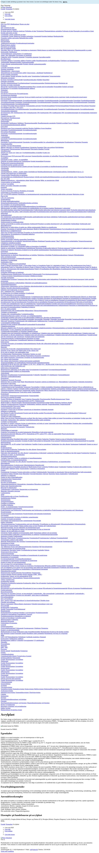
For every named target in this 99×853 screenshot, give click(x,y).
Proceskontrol (48, 413)
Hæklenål (4, 324)
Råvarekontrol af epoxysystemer (33, 588)
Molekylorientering (69, 50)
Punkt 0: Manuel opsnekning (9, 265)
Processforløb (5, 606)
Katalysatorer (5, 638)
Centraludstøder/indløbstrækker (10, 323)
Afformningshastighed (67, 524)
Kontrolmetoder (5, 585)
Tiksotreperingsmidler (31, 123)
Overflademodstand (24, 83)
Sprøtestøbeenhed (6, 215)
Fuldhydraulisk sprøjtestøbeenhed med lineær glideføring (40, 217)
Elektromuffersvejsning (51, 689)
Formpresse (24, 651)
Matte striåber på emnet (55, 418)
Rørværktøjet (5, 444)
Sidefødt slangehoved (7, 467)
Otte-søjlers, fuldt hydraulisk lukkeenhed (24, 211)
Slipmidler (43, 375)
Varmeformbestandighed (43, 303)
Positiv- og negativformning (9, 507)
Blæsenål (3, 487)
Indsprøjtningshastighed (8, 298)
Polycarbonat (85, 106)
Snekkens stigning (71, 389)
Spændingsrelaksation (30, 80)
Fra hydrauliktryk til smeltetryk (71, 229)
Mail (27, 849)
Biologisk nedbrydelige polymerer (62, 194)
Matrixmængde (25, 149)
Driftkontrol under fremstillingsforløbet (28, 632)
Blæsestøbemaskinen (7, 465)
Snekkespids (75, 390)
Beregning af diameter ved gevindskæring (13, 706)
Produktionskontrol (86, 588)
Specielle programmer (7, 277)
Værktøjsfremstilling (27, 314)
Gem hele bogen (10, 19)
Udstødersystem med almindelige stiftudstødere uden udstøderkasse (61, 333)
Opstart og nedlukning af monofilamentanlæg (28, 458)
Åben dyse (4, 232)
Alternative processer (13, 491)
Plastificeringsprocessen (58, 399)
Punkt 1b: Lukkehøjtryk (53, 265)
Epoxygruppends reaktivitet (19, 128)
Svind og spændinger (44, 444)
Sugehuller (41, 550)
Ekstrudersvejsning (18, 689)
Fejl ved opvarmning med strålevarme (32, 567)
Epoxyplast (4, 126)
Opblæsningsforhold (79, 439)
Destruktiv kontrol (20, 633)
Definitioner (22, 637)
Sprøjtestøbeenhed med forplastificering (13, 218)
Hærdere (31, 128)
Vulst (22, 444)
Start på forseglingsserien (19, 302)
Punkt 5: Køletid (60, 267)
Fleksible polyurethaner (8, 602)
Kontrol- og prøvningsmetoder (10, 630)
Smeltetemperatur (25, 297)
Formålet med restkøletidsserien (10, 303)
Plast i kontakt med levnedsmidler (43, 86)
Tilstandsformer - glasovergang (10, 71)
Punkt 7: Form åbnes (78, 269)
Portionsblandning (6, 612)
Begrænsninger (10, 659)
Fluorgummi (4, 675)
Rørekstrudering (6, 442)
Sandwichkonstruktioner (54, 583)
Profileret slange (53, 467)
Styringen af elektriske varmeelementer (26, 517)
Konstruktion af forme (7, 543)
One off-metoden (41, 583)
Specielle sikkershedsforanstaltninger (17, 288)
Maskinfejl (4, 621)
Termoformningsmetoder (25, 507)
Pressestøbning (26, 573)
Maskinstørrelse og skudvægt (10, 255)
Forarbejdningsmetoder (15, 100)
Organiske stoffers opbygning (10, 38)
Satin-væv (19, 152)
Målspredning (29, 310)
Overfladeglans (12, 340)
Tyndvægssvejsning (7, 691)
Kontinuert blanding (18, 612)
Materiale (3, 541)
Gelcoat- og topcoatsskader (24, 593)
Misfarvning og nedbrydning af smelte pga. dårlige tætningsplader (21, 227)
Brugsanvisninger (29, 177)
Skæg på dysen (9, 418)
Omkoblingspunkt (75, 297)
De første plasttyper (7, 31)
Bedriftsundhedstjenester (45, 172)
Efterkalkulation (79, 255)
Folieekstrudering (6, 437)
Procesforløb (37, 520)
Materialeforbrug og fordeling (28, 255)
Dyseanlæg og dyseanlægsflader (33, 232)
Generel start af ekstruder (15, 409)
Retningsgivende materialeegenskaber (37, 362)
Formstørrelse (5, 550)
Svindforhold (30, 293)
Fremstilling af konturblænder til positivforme (33, 555)
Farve (70, 123)
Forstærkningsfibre (6, 144)
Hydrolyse (16, 191)
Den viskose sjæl (35, 349)
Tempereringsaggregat (85, 241)
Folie (18, 382)
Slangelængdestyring (15, 486)
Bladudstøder (5, 329)
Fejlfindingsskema (6, 481)
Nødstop (3, 288)
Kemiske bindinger (47, 36)
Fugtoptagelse (26, 161)
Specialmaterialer (47, 546)
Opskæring (45, 439)
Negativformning (6, 512)
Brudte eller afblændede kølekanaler (48, 343)
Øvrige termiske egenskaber (9, 74)
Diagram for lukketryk (7, 250)
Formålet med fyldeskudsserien (10, 297)
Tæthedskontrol (73, 474)
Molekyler (17, 36)
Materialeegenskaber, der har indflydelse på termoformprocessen (20, 527)
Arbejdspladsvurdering (60, 172)
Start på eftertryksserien (20, 300)
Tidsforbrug (41, 255)
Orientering (77, 142)
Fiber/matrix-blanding (37, 149)
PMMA (25, 364)
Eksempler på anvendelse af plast (83, 31)
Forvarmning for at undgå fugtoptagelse (19, 432)
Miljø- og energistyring (48, 180)
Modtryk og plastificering (49, 227)
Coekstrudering (73, 382)
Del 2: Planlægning (18, 291)
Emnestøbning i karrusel (24, 614)
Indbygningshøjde (85, 472)
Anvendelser (19, 659)
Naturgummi (16, 658)
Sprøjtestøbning (5, 199)
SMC (6, 647)
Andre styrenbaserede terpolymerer (76, 97)
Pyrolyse (3, 191)
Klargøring (4, 409)
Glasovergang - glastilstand (35, 73)
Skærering (52, 474)
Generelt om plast (9, 27)
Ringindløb (68, 319)
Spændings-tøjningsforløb (15, 80)
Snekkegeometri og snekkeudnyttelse (12, 222)
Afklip (17, 468)
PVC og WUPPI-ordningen (9, 194)
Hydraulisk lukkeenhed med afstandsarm (83, 210)
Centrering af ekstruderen (37, 468)
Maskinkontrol (45, 632)
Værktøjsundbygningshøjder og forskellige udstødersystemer (19, 331)
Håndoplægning (6, 573)
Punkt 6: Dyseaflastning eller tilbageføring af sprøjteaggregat (53, 269)
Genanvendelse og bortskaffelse (10, 182)
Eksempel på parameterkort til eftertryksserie (72, 300)
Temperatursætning (54, 404)
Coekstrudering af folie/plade (37, 453)
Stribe (2, 494)
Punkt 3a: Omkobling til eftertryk (19, 267)
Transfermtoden (15, 651)
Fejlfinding (4, 264)
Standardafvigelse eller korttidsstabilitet (13, 310)
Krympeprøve (21, 427)
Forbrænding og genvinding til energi (12, 192)
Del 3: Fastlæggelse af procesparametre (13, 295)
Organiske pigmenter (18, 57)
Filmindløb (46, 319)
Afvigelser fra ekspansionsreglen (34, 357)
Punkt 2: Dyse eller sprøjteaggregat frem (73, 265)
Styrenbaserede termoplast (9, 95)
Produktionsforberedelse (8, 258)
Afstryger (45, 474)
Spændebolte (19, 387)
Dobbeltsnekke (84, 390)
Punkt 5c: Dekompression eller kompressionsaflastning (17, 269)
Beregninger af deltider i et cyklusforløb (13, 246)
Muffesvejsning (39, 689)
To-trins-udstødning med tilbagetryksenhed (22, 329)
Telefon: (41, 849)
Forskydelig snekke (26, 392)
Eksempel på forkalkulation (9, 253)
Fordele (3, 659)
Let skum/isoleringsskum (32, 600)
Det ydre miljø (5, 178)
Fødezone (4, 404)
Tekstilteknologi (6, 151)
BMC (2, 647)
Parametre (85, 142)
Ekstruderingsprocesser (8, 435)
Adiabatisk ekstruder (47, 409)
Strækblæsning (23, 496)
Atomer (11, 36)
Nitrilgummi (4, 661)
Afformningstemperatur (8, 524)
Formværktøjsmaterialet (8, 628)
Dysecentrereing (18, 232)
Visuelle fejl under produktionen (10, 416)
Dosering (3, 229)
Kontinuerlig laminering (15, 583)
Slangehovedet (39, 465)
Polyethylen (4, 93)
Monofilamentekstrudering (9, 456)
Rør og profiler (12, 382)
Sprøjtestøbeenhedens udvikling (28, 203)
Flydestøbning (63, 279)
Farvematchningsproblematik (57, 369)
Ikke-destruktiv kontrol (8, 633)
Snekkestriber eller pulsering (16, 420)
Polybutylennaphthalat (62, 106)
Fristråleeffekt (5, 319)
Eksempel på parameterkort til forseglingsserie (62, 302)
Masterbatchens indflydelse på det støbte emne (15, 369)
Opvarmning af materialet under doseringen (20, 229)
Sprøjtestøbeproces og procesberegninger (13, 244)
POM (57, 364)
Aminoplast (4, 135)
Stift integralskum (18, 600)
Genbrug (3, 184)
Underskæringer (51, 526)
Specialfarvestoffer (44, 57)
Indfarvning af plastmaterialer (10, 368)
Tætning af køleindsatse (66, 343)
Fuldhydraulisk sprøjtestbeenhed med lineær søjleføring (75, 217)
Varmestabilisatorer (6, 53)
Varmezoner (27, 387)
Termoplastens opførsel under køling (12, 540)
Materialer (4, 347)
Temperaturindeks (54, 76)
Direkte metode (5, 651)
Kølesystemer (5, 342)
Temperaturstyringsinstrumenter (19, 395)
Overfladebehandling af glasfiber (32, 152)
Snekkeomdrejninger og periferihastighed (65, 413)
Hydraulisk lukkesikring (89, 286)
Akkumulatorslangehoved (9, 484)
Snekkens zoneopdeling (58, 389)
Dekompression (44, 229)
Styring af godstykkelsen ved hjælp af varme (34, 423)
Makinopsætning (6, 619)
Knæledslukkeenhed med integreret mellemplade (52, 211)
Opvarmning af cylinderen (9, 401)
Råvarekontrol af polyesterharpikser (12, 588)
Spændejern (30, 239)
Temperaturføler (34, 395)
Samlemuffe (82, 444)
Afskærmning (5, 286)
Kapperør (25, 425)
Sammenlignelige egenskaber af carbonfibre (45, 156)
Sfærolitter (4, 50)
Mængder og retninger (13, 147)
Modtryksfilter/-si (6, 402)
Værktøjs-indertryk (76, 248)
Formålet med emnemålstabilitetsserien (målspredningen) (51, 305)
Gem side (7, 14)
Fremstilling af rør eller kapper (72, 453)
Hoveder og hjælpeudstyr (8, 482)
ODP (2, 637)
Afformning (9, 522)
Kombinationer (69, 142)
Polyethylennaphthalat (48, 106)
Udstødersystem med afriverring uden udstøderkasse (71, 335)
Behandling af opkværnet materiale (42, 432)
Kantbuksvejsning (64, 689)
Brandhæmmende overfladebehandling (48, 60)
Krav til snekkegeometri (64, 390)
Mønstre (3, 147)
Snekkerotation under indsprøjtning (47, 279)
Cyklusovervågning (7, 276)
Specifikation (5, 413)
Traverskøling (35, 387)
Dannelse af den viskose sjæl (9, 350)
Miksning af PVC (21, 434)
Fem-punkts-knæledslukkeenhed (77, 211)
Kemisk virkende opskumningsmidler (34, 64)
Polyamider (10, 106)
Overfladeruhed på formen (29, 550)
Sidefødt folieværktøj (7, 439)
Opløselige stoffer (6, 57)
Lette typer (49, 604)
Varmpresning (36, 573)
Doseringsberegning (56, 250)
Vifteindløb (53, 319)
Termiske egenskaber (7, 69)
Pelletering (4, 382)
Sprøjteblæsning (6, 498)
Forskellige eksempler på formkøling (12, 343)
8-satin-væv (46, 152)
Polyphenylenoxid (74, 106)
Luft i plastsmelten (65, 224)
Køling (52, 402)
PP (10, 364)
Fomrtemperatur (44, 538)
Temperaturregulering (7, 338)
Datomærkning (5, 345)
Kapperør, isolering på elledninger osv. (46, 382)
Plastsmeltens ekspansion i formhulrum (38, 356)
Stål (40, 546)
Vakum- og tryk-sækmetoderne (18, 576)
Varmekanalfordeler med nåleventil (82, 319)
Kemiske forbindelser (27, 36)
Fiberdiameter (68, 156)
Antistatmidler (5, 62)
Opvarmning (5, 515)
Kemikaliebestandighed (25, 86)
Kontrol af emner (6, 562)
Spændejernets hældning (30, 241)
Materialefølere (67, 423)
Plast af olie (4, 196)
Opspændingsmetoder (7, 237)
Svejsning (25, 441)
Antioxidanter (17, 53)
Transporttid (9, 609)
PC (32, 364)
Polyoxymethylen (20, 106)
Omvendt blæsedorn (36, 474)
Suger (23, 399)
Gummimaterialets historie (9, 656)
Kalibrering (28, 444)
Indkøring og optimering (8, 411)
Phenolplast (12, 132)
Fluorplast (92, 106)
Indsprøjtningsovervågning (21, 276)
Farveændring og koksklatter (71, 418)
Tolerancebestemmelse (40, 310)
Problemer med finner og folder (69, 567)
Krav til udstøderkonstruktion (43, 328)
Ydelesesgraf (82, 413)
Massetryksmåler (17, 402)
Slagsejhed (46, 80)
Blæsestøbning (63, 382)
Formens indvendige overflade (26, 472)
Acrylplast (4, 106)
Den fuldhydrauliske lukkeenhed (11, 210)
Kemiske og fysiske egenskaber (10, 85)
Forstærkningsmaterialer (25, 375)
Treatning (52, 439)
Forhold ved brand (67, 86)
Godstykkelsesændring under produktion (38, 420)
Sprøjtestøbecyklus (6, 262)
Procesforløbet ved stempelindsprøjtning (13, 205)
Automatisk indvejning (55, 423)
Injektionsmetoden (6, 578)
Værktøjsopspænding (7, 236)
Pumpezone (22, 404)
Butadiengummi (6, 665)
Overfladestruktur (6, 354)
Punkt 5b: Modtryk (91, 267)
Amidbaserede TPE (58, 113)
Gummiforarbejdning (7, 654)
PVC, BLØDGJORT (48, 364)
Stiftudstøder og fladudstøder (81, 328)
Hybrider (76, 156)
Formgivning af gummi (24, 656)
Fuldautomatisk (37, 274)
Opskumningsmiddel (7, 371)
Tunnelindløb (14, 319)
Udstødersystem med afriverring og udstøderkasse (39, 335)
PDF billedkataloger (13, 24)
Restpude (31, 300)
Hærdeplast (4, 114)
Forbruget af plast (67, 31)
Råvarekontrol (18, 413)
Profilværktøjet (5, 449)
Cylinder (23, 385)
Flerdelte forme (18, 474)
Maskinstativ (58, 208)
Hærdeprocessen (15, 118)
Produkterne (4, 380)
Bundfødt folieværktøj (21, 439)
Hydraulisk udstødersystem (25, 328)
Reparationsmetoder (7, 592)
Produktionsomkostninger (60, 255)
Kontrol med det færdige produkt (33, 413)
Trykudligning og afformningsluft (50, 524)
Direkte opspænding (7, 239)
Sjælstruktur (26, 354)
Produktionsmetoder (42, 612)
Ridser (3, 418)
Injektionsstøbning (6, 658)
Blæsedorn (26, 474)
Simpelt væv (4, 152)
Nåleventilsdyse (5, 234)
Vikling (3, 579)
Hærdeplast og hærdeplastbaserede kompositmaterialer (34, 194)
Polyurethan (4, 132)
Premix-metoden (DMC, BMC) (32, 574)
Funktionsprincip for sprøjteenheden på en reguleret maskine (35, 208)
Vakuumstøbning (17, 578)
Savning (7, 708)
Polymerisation (5, 41)
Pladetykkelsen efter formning (16, 541)
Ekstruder (12, 380)
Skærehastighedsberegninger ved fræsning (14, 703)
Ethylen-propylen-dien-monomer (11, 678)
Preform (13, 498)
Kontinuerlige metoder (8, 581)
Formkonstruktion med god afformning (27, 524)
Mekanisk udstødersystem (9, 328)
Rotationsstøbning (6, 569)
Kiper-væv (12, 152)
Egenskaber (4, 100)
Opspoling (10, 458)
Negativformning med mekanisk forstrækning (37, 514)
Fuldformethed (17, 536)
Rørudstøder (94, 328)
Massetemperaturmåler (29, 402)
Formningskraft (34, 538)
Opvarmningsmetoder (7, 517)
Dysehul (10, 232)
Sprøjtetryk (47, 297)
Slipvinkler (12, 550)
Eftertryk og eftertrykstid (88, 297)
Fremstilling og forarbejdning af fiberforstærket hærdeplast (30, 569)
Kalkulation (4, 251)
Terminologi (40, 31)
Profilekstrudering (6, 448)
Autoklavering (10, 579)
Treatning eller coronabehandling (11, 314)
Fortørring (28, 399)
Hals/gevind (68, 472)
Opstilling (4, 505)
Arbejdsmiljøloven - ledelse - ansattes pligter (14, 172)
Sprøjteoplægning (16, 573)
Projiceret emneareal (64, 248)
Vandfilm (35, 444)
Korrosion (47, 161)
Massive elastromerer (7, 604)
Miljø (2, 635)
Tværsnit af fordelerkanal (55, 321)
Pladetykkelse (11, 538)
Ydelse (22, 406)
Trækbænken (55, 444)
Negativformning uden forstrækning (12, 514)
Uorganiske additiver (19, 60)
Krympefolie (90, 441)
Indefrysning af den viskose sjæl (28, 350)
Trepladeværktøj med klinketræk (34, 336)
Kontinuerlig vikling (29, 583)
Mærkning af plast (78, 194)
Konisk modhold (12, 324)
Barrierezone (40, 390)
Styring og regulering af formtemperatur (32, 566)
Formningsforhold (6, 508)
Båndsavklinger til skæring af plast (11, 710)
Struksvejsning (29, 689)
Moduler (3, 26)
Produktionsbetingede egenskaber (11, 441)
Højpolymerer (5, 40)
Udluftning (37, 628)
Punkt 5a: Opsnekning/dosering (75, 267)
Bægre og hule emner (10, 425)
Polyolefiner (4, 92)
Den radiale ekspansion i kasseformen (12, 357)
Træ (2, 546)
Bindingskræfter (58, 36)
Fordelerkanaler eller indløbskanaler (26, 321)
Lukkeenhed (66, 208)
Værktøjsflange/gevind (8, 387)
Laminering (50, 453)
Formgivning (5, 349)
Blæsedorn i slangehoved (42, 484)
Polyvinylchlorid (6, 99)
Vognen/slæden (24, 468)
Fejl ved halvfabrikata (16, 564)
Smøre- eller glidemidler (8, 55)
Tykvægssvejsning (6, 687)
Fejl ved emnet (5, 564)
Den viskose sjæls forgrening (9, 359)
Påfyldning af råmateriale (13, 399)
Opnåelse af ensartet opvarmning (11, 519)
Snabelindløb (22, 319)
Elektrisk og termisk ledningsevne (11, 161)
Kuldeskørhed (44, 76)
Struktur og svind (35, 354)
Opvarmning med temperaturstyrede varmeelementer (17, 520)
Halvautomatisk (27, 274)
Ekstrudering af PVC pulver (35, 434)
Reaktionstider (5, 607)
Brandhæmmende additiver (26, 88)
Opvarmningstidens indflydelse (10, 534)
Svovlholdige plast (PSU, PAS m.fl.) (12, 107)
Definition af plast (30, 31)
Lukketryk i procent (88, 248)
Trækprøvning (30, 427)
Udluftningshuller (41, 472)
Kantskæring (85, 453)
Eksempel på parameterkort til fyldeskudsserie (76, 298)
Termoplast (9, 9)
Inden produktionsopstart (8, 257)
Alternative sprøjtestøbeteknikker (11, 376)
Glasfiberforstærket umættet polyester (12, 165)
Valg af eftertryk (39, 300)
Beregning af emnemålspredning (79, 305)
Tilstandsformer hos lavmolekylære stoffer (13, 73)
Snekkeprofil (34, 224)
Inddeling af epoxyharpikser (42, 128)
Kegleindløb (30, 319)
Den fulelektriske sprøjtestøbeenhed (12, 217)
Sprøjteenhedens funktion (8, 220)
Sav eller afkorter (65, 444)
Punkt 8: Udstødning (91, 269)
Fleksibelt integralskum (39, 604)
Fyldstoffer (4, 66)
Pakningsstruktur (17, 354)
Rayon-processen (6, 156)
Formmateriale (5, 472)
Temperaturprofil (65, 404)
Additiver (20, 638)
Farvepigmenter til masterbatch (38, 369)
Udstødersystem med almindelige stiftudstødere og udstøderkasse (20, 333)
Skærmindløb (38, 319)
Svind (2, 340)
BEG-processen (26, 156)
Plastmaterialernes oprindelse (53, 31)
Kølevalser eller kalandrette (9, 453)
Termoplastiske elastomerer (9, 111)
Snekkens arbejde (66, 402)
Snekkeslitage (75, 224)
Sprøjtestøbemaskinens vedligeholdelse (13, 283)
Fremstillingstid (22, 340)
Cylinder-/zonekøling (46, 387)
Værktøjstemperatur (37, 297)
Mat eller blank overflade (40, 418)
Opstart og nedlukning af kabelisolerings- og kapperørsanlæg (51, 461)
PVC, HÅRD (37, 364)
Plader (22, 382)
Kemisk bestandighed (37, 161)
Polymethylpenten (22, 93)
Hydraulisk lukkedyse (28, 234)
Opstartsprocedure (6, 479)
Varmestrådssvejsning (22, 692)
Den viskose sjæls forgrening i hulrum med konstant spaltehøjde (20, 361)
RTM (30, 576)
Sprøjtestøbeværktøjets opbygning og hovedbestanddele (18, 317)
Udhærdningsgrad (6, 119)
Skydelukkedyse (16, 234)
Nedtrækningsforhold (66, 441)
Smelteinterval (48, 73)
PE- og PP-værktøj (15, 444)
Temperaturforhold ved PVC (26, 401)
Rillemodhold (22, 324)
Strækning (58, 402)
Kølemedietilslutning (29, 343)
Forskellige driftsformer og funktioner (12, 272)
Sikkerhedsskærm (29, 465)
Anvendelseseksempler (30, 100)
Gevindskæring (10, 704)
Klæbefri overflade (62, 123)
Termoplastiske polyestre (33, 106)
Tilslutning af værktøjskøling (69, 241)
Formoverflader (13, 526)
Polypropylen (12, 93)
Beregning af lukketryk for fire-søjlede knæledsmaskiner (32, 250)
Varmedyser (11, 321)
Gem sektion (8, 15)
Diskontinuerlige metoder (8, 571)
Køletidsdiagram (21, 248)
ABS (21, 364)
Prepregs (61, 156)
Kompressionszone (13, 404)
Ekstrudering (5, 378)
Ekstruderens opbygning (8, 383)
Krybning (4, 80)
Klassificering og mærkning (19, 175)
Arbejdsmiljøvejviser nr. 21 (75, 172)
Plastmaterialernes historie (9, 29)
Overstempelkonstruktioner (23, 559)
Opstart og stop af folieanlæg (64, 439)
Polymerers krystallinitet (8, 47)
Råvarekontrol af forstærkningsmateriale (55, 588)
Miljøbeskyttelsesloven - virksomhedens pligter (15, 180)
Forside (3, 9)
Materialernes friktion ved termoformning (24, 529)
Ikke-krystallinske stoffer (8, 48)
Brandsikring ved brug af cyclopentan (55, 633)
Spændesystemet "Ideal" (52, 241)
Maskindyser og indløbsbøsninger (11, 231)
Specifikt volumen (67, 250)
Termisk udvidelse (16, 76)
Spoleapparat (75, 444)
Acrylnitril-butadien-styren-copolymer (53, 97)
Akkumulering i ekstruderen (25, 484)
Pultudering (4, 583)
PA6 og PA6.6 (63, 364)
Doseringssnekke (45, 399)
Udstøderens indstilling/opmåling (11, 243)
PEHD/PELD (5, 364)
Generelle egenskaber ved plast (10, 67)
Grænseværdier (5, 175)
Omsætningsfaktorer (55, 229)
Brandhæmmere (6, 59)
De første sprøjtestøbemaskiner (10, 201)
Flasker (20, 425)
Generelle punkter (20, 618)
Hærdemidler (5, 123)
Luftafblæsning (5, 279)
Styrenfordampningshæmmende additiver (13, 125)
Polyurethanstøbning (7, 597)
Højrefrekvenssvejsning (8, 692)
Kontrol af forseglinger (8, 618)
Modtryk (36, 229)
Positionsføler (5, 468)
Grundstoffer (5, 36)
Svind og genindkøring (51, 300)
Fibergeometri (5, 149)
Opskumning (14, 607)
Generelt (3, 625)
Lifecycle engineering (7, 198)
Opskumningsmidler (28, 62)
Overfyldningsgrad (19, 609)
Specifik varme (26, 76)
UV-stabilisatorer (26, 53)
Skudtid (3, 609)
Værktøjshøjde (12, 260)
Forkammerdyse (64, 232)
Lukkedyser (73, 232)
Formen (3, 470)
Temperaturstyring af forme (9, 552)
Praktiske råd (42, 526)
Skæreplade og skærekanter (55, 472)
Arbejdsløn (48, 255)
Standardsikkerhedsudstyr (8, 284)
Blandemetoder (5, 611)
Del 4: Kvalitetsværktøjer (8, 309)
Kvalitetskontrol (12, 487)
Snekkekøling (36, 392)
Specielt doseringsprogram (76, 279)
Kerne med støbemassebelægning (21, 546)
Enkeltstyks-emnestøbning (9, 614)
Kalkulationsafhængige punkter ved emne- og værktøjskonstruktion (21, 316)
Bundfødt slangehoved (21, 467)
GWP (6, 637)
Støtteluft (12, 468)
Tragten (3, 399)
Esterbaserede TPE (46, 113)
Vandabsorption (13, 86)
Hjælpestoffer (5, 121)
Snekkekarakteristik (7, 406)
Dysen (39, 467)
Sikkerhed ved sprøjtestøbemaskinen (36, 283)
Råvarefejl (11, 621)
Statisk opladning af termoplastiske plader (20, 533)
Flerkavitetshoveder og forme (10, 496)
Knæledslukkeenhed (27, 210)
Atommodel (37, 36)
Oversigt (46, 149)
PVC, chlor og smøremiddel (52, 434)
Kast (6, 340)
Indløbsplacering (42, 321)
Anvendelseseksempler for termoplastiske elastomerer (80, 113)
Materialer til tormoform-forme (10, 545)
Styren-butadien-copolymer (16, 97)
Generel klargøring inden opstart (10, 408)
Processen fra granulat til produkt (11, 397)
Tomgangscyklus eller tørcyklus (27, 279)
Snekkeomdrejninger (87, 229)
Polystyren (4, 97)
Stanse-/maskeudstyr (61, 474)
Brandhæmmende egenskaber (47, 123)
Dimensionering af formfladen (10, 555)
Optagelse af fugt (6, 529)
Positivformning (17, 508)
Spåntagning (4, 696)
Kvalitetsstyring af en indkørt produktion (13, 293)
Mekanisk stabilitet (50, 566)
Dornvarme (16, 406)
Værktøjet (4, 458)
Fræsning (3, 701)
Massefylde (4, 86)
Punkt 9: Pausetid (6, 270)
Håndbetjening (17, 274)
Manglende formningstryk (52, 567)
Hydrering (9, 191)
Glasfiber (3, 145)
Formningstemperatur (22, 538)
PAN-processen (16, 156)
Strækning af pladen (7, 536)
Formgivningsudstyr (7, 626)
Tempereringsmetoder (7, 553)
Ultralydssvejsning (34, 692)
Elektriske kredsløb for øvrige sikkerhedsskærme (67, 286)
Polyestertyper (5, 118)
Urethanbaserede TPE (33, 113)
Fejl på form (27, 564)
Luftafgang (53, 538)
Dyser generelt (55, 441)
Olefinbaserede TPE (20, 113)
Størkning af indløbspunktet (35, 340)
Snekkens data (93, 390)
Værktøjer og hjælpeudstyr (9, 312)
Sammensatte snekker (29, 390)
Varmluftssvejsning (6, 689)
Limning (3, 694)
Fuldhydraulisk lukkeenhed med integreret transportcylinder (52, 210)
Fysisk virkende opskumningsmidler (12, 64)
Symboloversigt (18, 465)
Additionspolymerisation (8, 43)
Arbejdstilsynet (32, 172)
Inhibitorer (20, 123)
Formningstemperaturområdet (49, 534)
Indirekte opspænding (20, 239)
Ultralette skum (44, 600)
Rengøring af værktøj (7, 423)
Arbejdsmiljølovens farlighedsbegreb (12, 177)
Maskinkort (4, 260)
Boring (3, 704)
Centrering (17, 423)
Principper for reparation (8, 593)
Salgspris (71, 255)
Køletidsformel (30, 248)
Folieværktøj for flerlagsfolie (42, 441)
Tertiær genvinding (6, 189)
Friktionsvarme (39, 401)
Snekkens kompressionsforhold (86, 389)
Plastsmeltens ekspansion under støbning (13, 356)
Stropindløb (60, 319)
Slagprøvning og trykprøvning (28, 489)
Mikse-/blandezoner (50, 390)
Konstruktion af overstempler (10, 557)
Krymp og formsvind (43, 529)
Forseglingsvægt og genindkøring (37, 302)
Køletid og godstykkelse (8, 248)
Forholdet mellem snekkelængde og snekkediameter (34, 389)
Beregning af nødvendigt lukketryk (46, 248)
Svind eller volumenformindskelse (19, 349)
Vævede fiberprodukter (14, 145)
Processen (18, 380)
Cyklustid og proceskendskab (17, 264)
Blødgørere (4, 375)
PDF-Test (4, 24)
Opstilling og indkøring (8, 503)
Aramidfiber (4, 158)
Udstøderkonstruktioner (8, 326)
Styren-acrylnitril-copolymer (33, 97)
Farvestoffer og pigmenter (24, 55)
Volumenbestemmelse (7, 390)
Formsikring (4, 474)
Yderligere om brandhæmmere (69, 60)
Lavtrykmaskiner (30, 612)
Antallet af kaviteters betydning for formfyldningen (46, 298)
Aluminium (35, 546)
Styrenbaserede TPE (7, 113)
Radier (19, 550)
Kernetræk (13, 279)
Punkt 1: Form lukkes (25, 265)
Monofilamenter (30, 382)
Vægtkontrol (62, 467)
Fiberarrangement (15, 149)
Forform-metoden (6, 574)
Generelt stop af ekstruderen (32, 409)
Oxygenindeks (13, 88)
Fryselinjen (38, 439)
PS (12, 364)
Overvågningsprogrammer (50, 274)
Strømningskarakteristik (8, 434)
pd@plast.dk (34, 849)
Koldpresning (5, 576)
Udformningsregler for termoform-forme (13, 548)
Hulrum (46, 550)
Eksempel (4, 187)
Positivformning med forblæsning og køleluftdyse (37, 510)
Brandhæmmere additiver (8, 640)
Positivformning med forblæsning (11, 510)
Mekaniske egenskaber (8, 78)
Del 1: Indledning (6, 291)
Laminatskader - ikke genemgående (44, 593)
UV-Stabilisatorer (52, 375)
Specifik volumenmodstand (9, 83)
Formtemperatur (68, 541)
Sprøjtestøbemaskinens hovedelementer (34, 206)
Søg (2, 27)
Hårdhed (39, 80)
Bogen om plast (24, 24)
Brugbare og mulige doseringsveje (48, 224)
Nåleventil (4, 321)
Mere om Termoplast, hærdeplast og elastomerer (22, 50)
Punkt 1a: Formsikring (39, 265)
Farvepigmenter (28, 640)
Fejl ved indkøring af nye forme (10, 567)
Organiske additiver (7, 60)
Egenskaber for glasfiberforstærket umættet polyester (17, 166)
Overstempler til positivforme (28, 560)
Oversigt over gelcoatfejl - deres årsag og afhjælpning (32, 595)
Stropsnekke (36, 399)
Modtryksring (33, 467)
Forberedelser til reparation (9, 623)
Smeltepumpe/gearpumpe (8, 427)
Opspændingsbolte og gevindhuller (11, 241)
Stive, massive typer (7, 600)
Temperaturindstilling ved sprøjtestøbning (13, 362)
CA (29, 364)
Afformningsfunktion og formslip (62, 328)
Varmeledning (36, 76)
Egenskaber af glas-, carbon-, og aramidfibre (14, 159)
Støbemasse (7, 546)
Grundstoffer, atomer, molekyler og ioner (13, 34)
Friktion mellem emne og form (28, 526)
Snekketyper (18, 390)
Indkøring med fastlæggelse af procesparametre (15, 290)
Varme (68, 399)
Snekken (15, 389)
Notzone (74, 387)
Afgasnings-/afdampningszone (62, 387)
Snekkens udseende (41, 404)
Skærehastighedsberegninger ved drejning (13, 699)
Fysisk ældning (5, 76)
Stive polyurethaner (7, 599)
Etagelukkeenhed (6, 211)
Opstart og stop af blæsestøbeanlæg (11, 477)
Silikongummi (5, 671)
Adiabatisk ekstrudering (85, 382)
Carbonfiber (4, 154)
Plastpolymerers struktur (8, 45)
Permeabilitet (58, 86)
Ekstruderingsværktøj (43, 402)
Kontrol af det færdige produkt (59, 632)
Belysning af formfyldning (84, 302)
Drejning (3, 698)
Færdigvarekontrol (6, 590)
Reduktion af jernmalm (27, 191)
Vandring (69, 467)
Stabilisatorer (13, 52)
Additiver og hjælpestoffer (22, 371)
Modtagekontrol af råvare (8, 632)
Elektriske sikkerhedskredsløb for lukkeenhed (38, 286)
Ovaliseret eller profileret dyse (82, 467)
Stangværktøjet (41, 449)
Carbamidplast (5, 137)
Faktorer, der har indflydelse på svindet (12, 531)
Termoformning (5, 500)
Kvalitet (11, 413)
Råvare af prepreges (74, 588)
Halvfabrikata (59, 147)
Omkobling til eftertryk (28, 307)
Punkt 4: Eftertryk (35, 267)
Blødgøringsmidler (15, 62)
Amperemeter (5, 395)
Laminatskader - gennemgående (64, 593)
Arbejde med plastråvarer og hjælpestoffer (13, 173)
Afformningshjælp (79, 524)
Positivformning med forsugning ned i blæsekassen (67, 510)
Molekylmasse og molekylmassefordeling (49, 50)
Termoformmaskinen (7, 501)
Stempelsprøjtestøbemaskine (9, 203)
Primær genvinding (6, 185)
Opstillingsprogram (6, 274)
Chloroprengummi (6, 682)
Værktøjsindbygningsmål (23, 258)
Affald (57, 180)
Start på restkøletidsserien (28, 303)
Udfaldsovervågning (36, 276)
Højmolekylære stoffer (26, 38)
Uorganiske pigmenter (32, 57)
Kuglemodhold (31, 324)
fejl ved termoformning (19, 562)
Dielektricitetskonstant (51, 83)
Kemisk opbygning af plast (9, 33)
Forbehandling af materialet (9, 430)
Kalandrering (58, 453)
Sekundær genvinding (19, 185)
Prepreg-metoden (17, 574)
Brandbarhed (5, 88)
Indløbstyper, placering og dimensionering (48, 317)
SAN (17, 364)
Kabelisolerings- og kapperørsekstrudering (14, 460)
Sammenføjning (5, 684)
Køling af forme (15, 566)
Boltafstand (41, 241)
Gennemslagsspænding (37, 83)
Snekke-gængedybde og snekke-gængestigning (15, 224)
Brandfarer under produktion (35, 633)
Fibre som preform (49, 147)
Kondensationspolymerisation (25, 43)
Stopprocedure (16, 479)
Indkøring (10, 505)
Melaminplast (5, 140)
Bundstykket (76, 472)
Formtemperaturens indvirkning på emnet (26, 338)
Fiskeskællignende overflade (23, 418)
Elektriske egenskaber (7, 81)
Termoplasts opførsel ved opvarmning (45, 533)
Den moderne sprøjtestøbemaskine (11, 206)
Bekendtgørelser (13, 637)
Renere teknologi (35, 180)
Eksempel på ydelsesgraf (8, 415)
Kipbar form (4, 486)
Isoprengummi (5, 668)
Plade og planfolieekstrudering (10, 451)
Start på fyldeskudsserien (23, 298)
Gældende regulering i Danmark (36, 637)
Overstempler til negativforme (10, 560)
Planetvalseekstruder (68, 434)
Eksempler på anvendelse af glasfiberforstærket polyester (50, 166)
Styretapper (13, 472)
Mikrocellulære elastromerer (22, 604)
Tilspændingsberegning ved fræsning (38, 703)
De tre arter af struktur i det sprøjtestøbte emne (15, 352)
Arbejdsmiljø (5, 168)
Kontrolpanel (5, 394)
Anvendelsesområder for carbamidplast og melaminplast (47, 142)
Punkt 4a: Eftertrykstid (48, 267)
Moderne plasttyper (19, 31)
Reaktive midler (31, 60)
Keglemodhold (40, 324)
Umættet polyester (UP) (8, 116)
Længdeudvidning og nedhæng (29, 534)
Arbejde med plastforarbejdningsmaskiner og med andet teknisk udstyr (56, 177)
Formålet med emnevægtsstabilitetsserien (64, 303)
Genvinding (10, 184)
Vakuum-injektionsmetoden (31, 578)
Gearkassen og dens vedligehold (10, 385)
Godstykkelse (15, 489)
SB (15, 364)
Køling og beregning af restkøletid (35, 246)
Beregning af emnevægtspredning (23, 305)
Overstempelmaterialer (8, 559)
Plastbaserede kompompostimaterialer (12, 163)
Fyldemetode (19, 628)
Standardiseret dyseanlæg (51, 232)
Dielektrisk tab (63, 83)
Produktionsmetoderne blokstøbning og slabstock (16, 616)
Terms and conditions (7, 851)
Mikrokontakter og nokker (9, 208)
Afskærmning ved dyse (16, 286)
